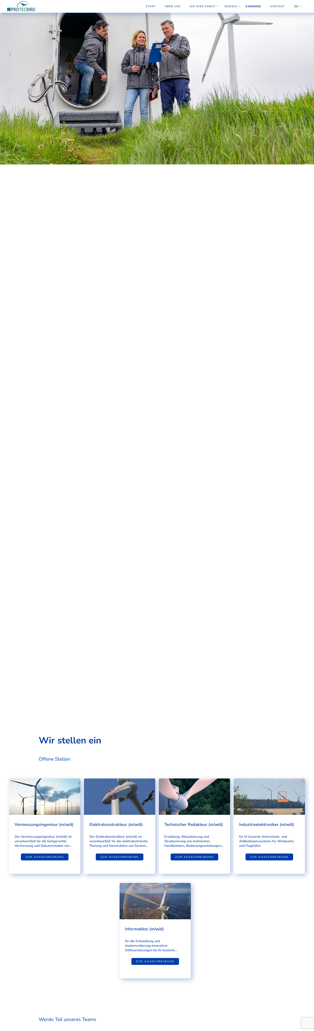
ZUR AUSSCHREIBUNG (44, 857)
